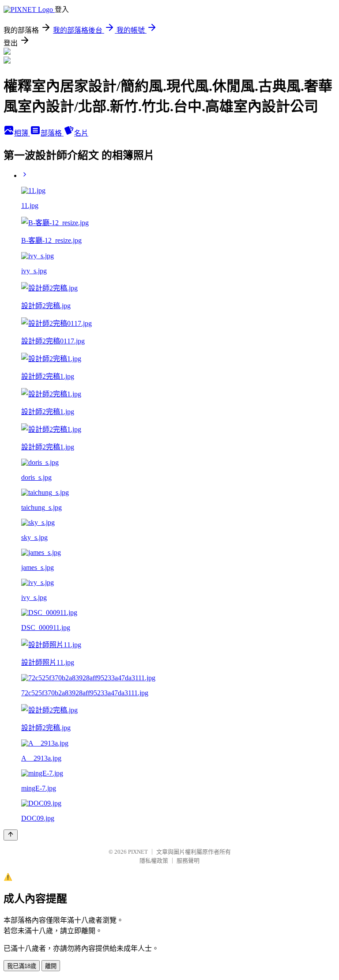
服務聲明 (188, 860)
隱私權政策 (153, 860)
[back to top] (11, 835)
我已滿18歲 (21, 966)
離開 (50, 966)
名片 (81, 133)
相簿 (22, 133)
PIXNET (138, 851)
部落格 (52, 133)
